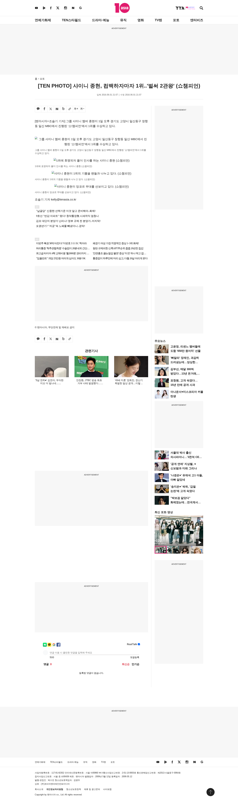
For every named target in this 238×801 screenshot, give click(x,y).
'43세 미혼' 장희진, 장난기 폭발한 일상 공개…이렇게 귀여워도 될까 (129, 383)
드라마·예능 (100, 20)
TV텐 (158, 20)
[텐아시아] (122, 8)
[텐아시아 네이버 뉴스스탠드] (73, 7)
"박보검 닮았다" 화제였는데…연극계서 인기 (184, 502)
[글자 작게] (82, 109)
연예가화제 (43, 20)
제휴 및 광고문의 (92, 789)
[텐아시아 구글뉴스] (80, 7)
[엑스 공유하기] (50, 109)
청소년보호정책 (73, 789)
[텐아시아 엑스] (57, 7)
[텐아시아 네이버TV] (44, 7)
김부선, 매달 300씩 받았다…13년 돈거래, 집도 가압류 (183, 373)
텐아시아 (51, 794)
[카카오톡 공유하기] (38, 109)
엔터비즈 (196, 20)
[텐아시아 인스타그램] (65, 7)
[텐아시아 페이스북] (50, 7)
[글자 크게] (76, 109)
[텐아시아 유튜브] (36, 7)
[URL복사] (69, 109)
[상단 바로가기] (210, 792)
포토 (176, 20)
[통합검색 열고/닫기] (201, 8)
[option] (179, 531)
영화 (140, 20)
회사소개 (39, 789)
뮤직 (123, 20)
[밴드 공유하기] (63, 109)
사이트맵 (107, 789)
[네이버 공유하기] (57, 109)
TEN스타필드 (71, 20)
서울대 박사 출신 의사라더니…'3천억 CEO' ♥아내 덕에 (186, 457)
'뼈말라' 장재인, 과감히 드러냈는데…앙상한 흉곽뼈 (184, 362)
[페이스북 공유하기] (44, 109)
